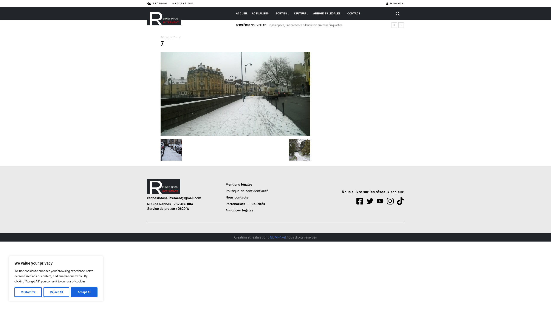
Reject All (56, 292)
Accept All (84, 292)
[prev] (394, 25)
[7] (235, 135)
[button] (397, 13)
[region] (56, 278)
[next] (401, 25)
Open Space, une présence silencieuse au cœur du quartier (305, 25)
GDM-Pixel (278, 237)
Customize (28, 292)
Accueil (165, 37)
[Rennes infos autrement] (164, 18)
